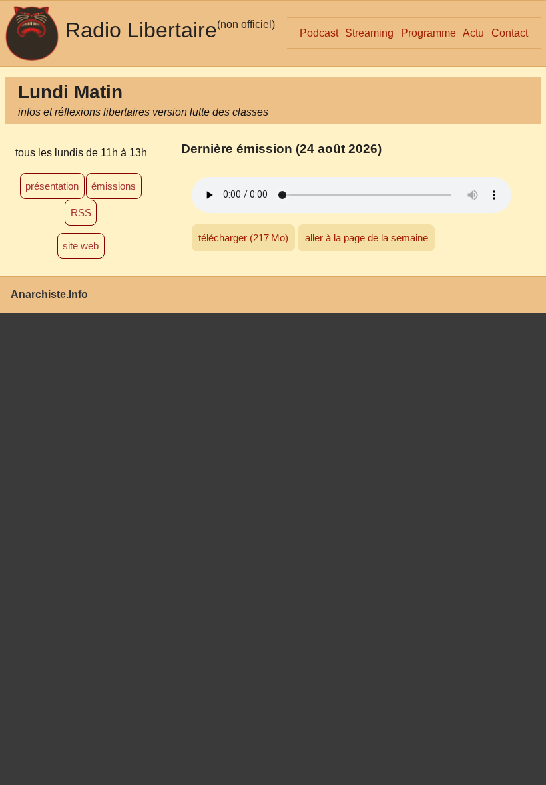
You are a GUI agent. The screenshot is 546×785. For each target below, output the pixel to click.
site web (81, 245)
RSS (81, 212)
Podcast (319, 33)
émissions (113, 186)
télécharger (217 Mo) (243, 237)
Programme (428, 33)
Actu (473, 33)
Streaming (369, 33)
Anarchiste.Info (49, 294)
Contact (509, 33)
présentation (52, 186)
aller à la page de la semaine (366, 237)
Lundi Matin (70, 92)
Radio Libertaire (141, 30)
